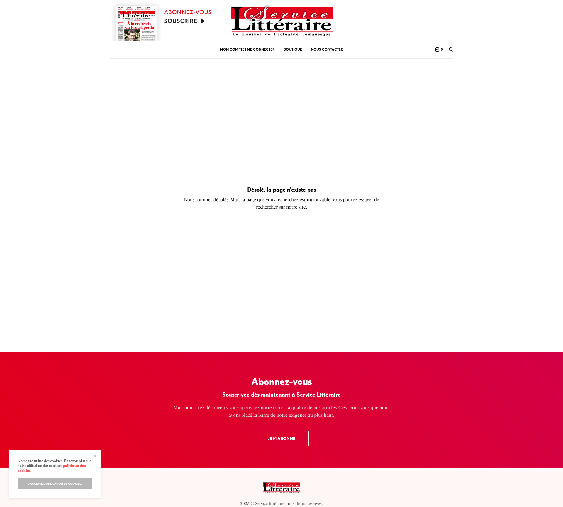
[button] (282, 438)
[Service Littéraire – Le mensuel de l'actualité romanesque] (281, 20)
